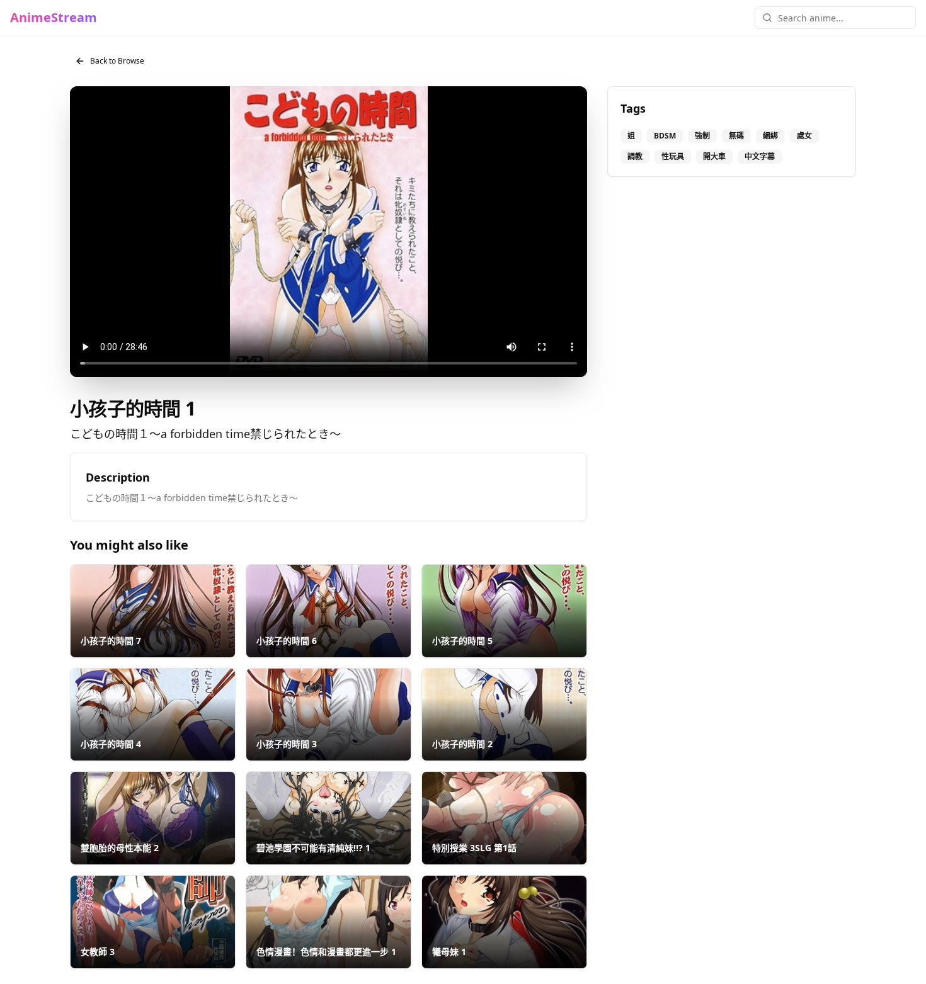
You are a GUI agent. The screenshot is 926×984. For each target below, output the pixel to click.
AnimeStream (53, 17)
